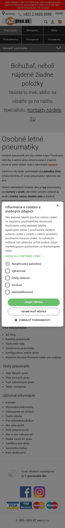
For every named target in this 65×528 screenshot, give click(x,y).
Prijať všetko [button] (34, 302)
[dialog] (32, 264)
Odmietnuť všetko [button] (33, 311)
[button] (32, 256)
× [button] (57, 205)
